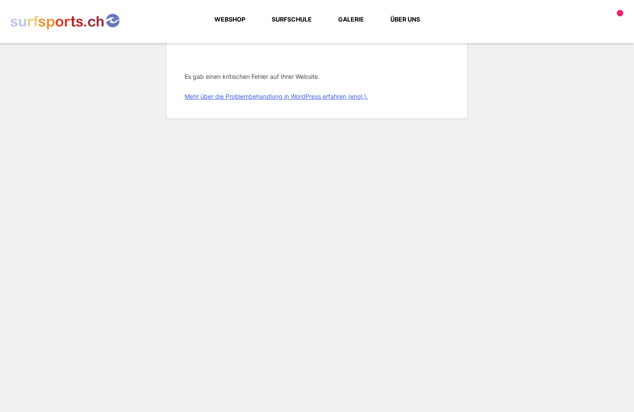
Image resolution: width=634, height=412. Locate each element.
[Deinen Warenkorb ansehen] (618, 19)
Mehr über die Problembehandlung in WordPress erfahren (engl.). (276, 96)
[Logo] (65, 21)
